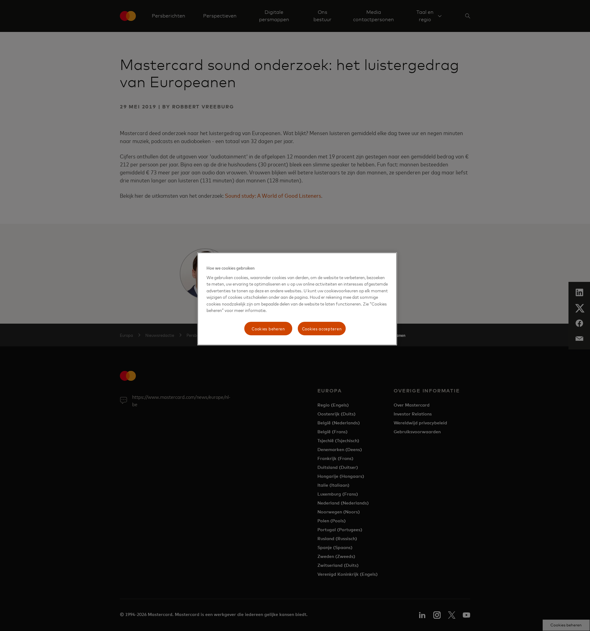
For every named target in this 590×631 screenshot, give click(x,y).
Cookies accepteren (322, 328)
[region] (297, 298)
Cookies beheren (268, 328)
